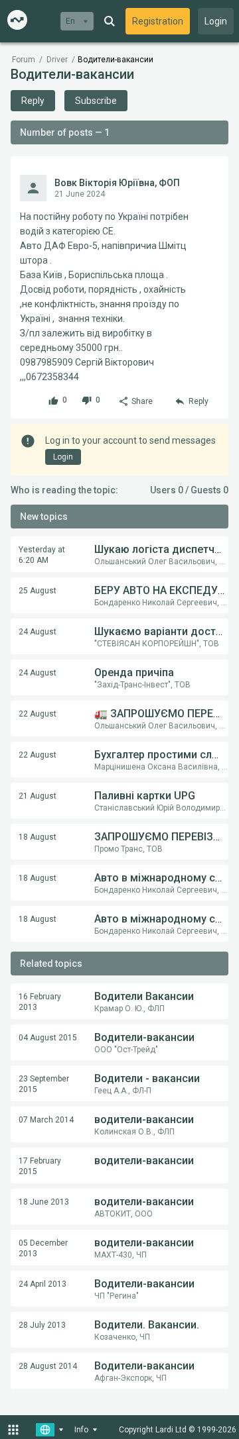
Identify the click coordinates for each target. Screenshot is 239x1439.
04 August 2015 (48, 1037)
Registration (157, 21)
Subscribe (96, 100)
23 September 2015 (44, 1084)
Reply (32, 100)
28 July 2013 (42, 1325)
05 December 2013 (43, 1248)
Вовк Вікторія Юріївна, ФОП (117, 182)
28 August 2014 (48, 1366)
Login (215, 21)
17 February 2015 (40, 1166)
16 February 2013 (40, 1002)
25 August (37, 590)
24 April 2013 (42, 1284)
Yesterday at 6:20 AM (42, 555)
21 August (37, 796)
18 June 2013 (44, 1202)
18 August (37, 837)
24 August (37, 631)
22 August (37, 714)
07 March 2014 (46, 1119)
